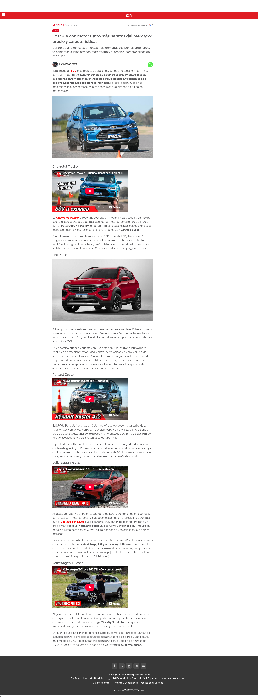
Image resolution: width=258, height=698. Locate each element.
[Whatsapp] (150, 64)
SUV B (56, 31)
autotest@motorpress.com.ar (169, 678)
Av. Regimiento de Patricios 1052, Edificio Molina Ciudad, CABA (110, 678)
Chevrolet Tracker (67, 217)
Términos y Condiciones (125, 682)
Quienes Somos (101, 682)
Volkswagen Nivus (72, 521)
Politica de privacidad (151, 682)
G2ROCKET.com (134, 690)
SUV (73, 70)
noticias (57, 25)
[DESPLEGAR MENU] (3, 14)
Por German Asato (68, 64)
